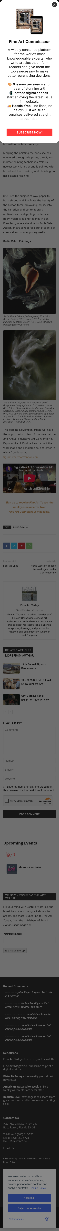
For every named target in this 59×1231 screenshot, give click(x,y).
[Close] (54, 4)
